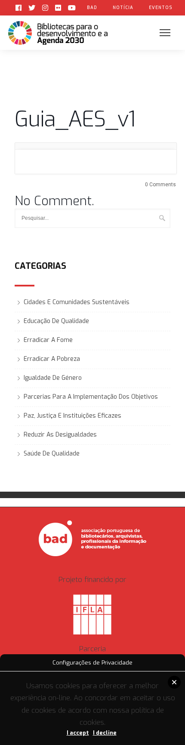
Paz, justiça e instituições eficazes (72, 416)
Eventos (161, 7)
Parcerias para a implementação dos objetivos (91, 397)
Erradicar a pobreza (52, 359)
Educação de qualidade (56, 321)
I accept (78, 732)
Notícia (123, 7)
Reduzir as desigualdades (60, 435)
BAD (92, 7)
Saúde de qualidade (52, 453)
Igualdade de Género (53, 378)
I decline (105, 732)
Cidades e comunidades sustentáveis (77, 302)
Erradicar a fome (48, 340)
